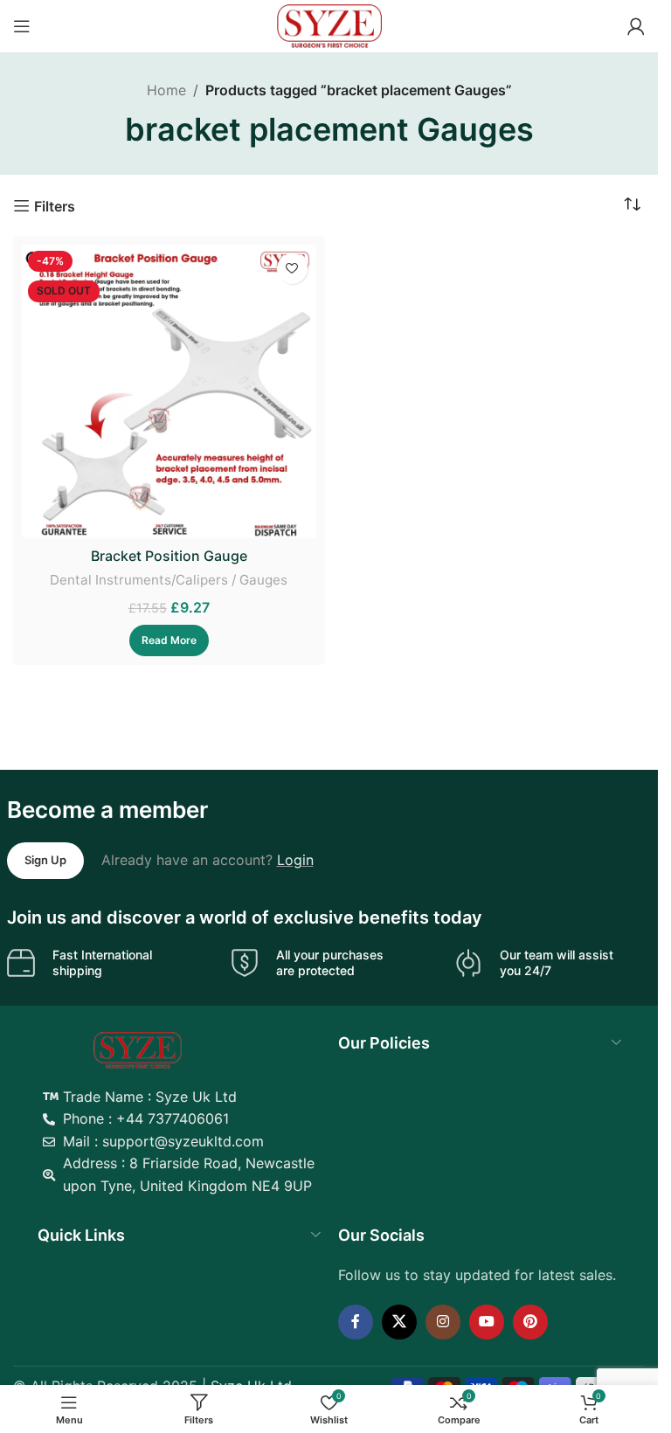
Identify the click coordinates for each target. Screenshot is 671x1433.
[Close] (636, 721)
